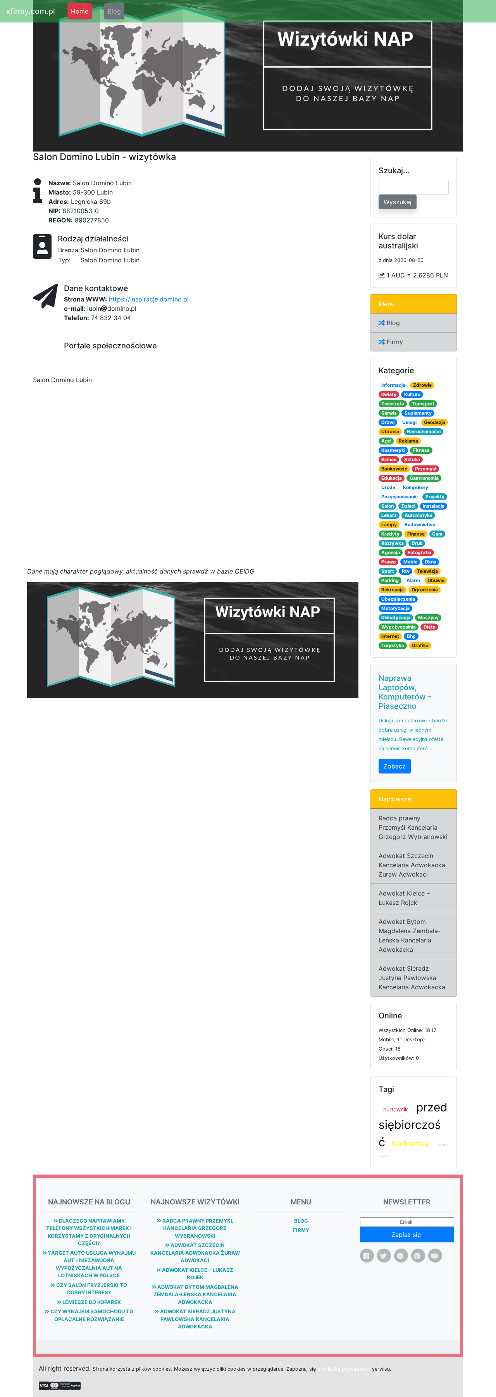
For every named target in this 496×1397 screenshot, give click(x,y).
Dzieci (408, 506)
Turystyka (392, 645)
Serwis (389, 413)
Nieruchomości (424, 431)
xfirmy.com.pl (30, 11)
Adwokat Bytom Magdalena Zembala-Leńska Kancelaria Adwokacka (410, 935)
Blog (114, 11)
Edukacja (391, 478)
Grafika (420, 645)
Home (79, 11)
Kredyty (390, 534)
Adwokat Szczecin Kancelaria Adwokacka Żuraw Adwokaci (412, 865)
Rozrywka (392, 543)
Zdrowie (422, 385)
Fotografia (419, 552)
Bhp (411, 636)
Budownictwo (420, 524)
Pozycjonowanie (399, 497)
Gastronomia (424, 478)
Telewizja (427, 571)
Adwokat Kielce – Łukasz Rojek (404, 897)
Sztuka (412, 459)
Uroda (388, 487)
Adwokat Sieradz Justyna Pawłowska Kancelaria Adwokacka (412, 978)
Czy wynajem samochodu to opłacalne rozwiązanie (91, 1315)
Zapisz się (407, 1235)
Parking (390, 580)
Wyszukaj (398, 202)
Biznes (388, 459)
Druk (417, 543)
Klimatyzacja (395, 617)
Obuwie (435, 580)
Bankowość (394, 469)
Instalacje (433, 506)
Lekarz (389, 515)
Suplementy (418, 413)
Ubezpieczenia (398, 599)
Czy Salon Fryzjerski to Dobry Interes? (91, 1289)
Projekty (434, 497)
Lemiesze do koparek (91, 1302)
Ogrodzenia (425, 590)
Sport (387, 571)
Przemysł (425, 469)
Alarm (413, 580)
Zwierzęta (392, 404)
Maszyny (428, 617)
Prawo (388, 562)
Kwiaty (388, 394)
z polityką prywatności (343, 1369)
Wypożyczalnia (398, 627)
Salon (387, 506)
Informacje (393, 385)
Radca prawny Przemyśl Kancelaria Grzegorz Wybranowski (413, 827)
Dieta (430, 627)
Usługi (409, 422)
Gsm (437, 534)
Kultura (412, 394)
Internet (390, 636)
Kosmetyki (393, 450)
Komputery (415, 487)
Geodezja (434, 422)
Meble (410, 562)
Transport (423, 404)
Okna (430, 562)
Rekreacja (392, 590)
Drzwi (387, 422)
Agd (386, 441)
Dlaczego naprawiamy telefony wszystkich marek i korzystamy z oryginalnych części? (89, 1232)
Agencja (390, 552)
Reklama (408, 441)
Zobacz (395, 766)
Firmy (394, 342)
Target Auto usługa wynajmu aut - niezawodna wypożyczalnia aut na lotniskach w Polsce (91, 1264)
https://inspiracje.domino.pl (149, 299)
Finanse (416, 534)
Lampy (389, 524)
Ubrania (390, 431)
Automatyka (418, 515)
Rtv (406, 571)
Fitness (421, 450)
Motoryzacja (395, 608)
